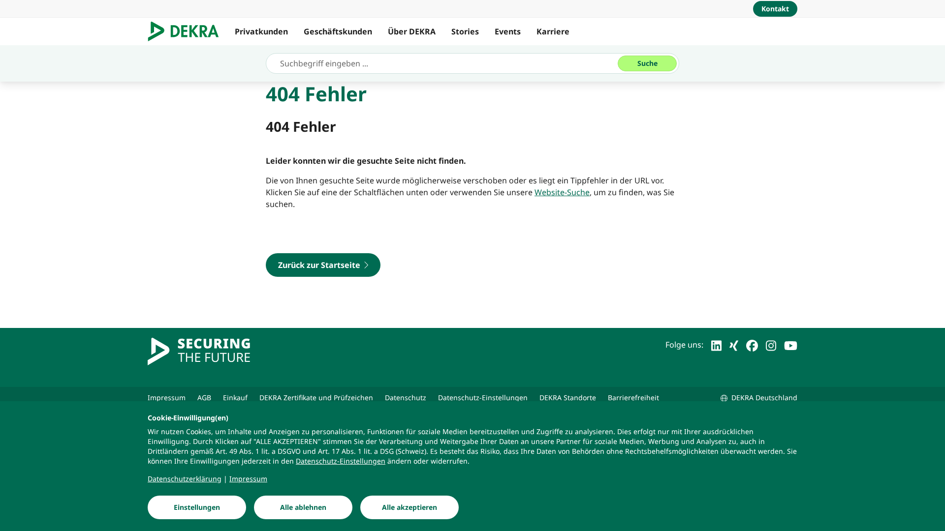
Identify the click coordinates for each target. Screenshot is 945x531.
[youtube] (790, 345)
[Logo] (187, 31)
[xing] (733, 345)
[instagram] (771, 345)
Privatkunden (261, 31)
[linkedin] (716, 345)
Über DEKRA (412, 31)
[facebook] (752, 345)
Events (508, 31)
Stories (465, 31)
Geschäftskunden (338, 31)
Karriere (552, 31)
